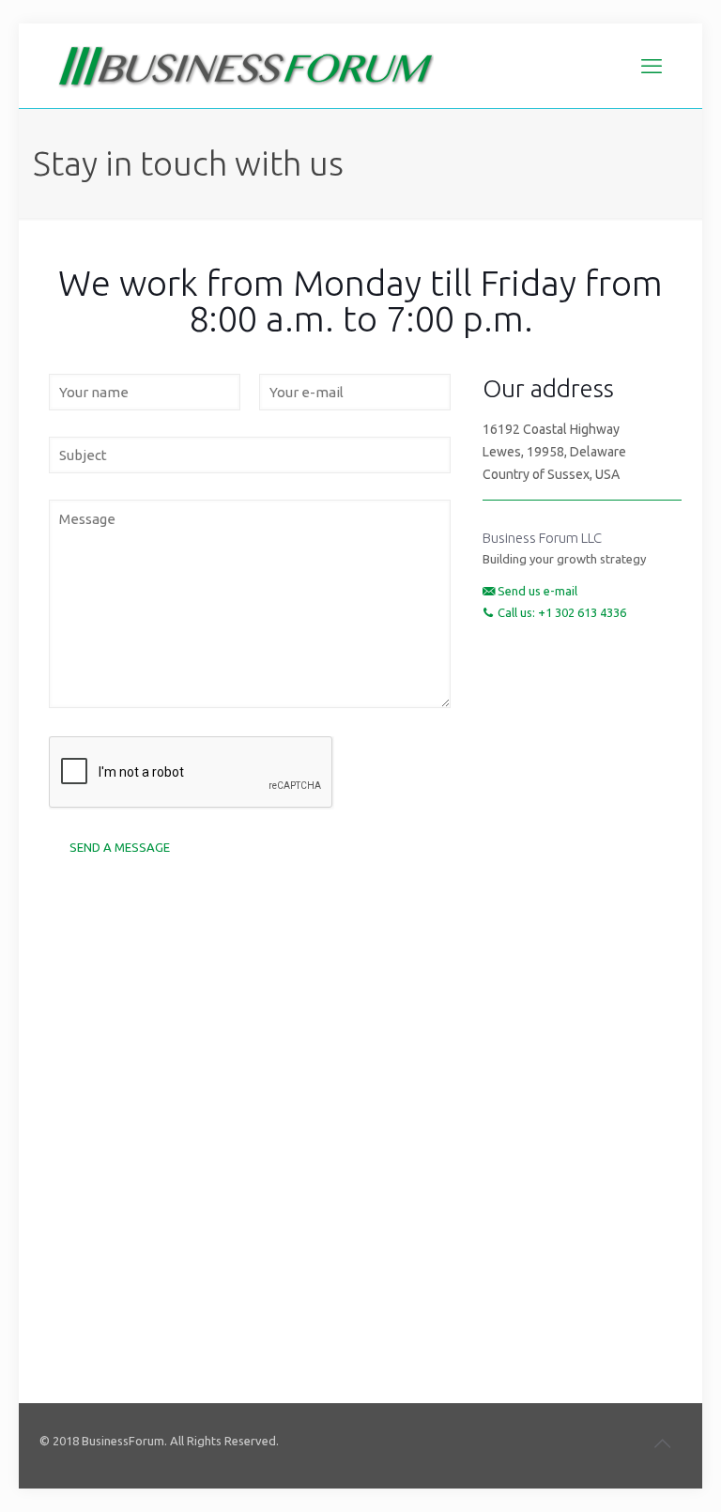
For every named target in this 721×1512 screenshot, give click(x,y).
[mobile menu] (651, 66)
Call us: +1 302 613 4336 (562, 612)
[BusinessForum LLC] (246, 65)
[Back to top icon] (662, 1443)
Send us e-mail (537, 590)
